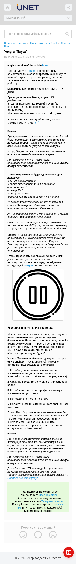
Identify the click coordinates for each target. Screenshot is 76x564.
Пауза (31, 70)
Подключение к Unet (43, 43)
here (45, 65)
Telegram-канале (52, 501)
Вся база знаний (15, 43)
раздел (28, 265)
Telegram (51, 494)
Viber (41, 494)
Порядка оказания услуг (22, 478)
